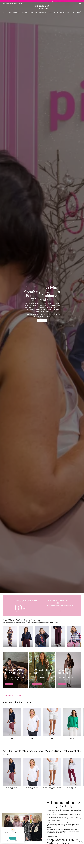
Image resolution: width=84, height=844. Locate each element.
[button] (25, 832)
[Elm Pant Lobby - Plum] (72, 772)
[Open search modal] (3, 12)
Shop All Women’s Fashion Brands (12, 695)
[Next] (68, 1)
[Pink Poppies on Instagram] (79, 3)
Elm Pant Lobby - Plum (72, 787)
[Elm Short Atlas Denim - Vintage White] (52, 722)
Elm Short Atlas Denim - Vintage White (52, 737)
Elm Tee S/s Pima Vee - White (32, 737)
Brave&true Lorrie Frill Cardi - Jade (72, 737)
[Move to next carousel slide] (80, 705)
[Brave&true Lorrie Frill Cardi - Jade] (72, 722)
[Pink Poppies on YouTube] (80, 3)
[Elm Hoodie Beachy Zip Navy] (12, 722)
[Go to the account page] (78, 12)
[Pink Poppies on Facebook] (77, 3)
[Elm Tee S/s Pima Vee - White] (32, 722)
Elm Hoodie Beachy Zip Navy (12, 737)
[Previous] (15, 1)
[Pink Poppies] (42, 7)
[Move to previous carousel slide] (77, 705)
